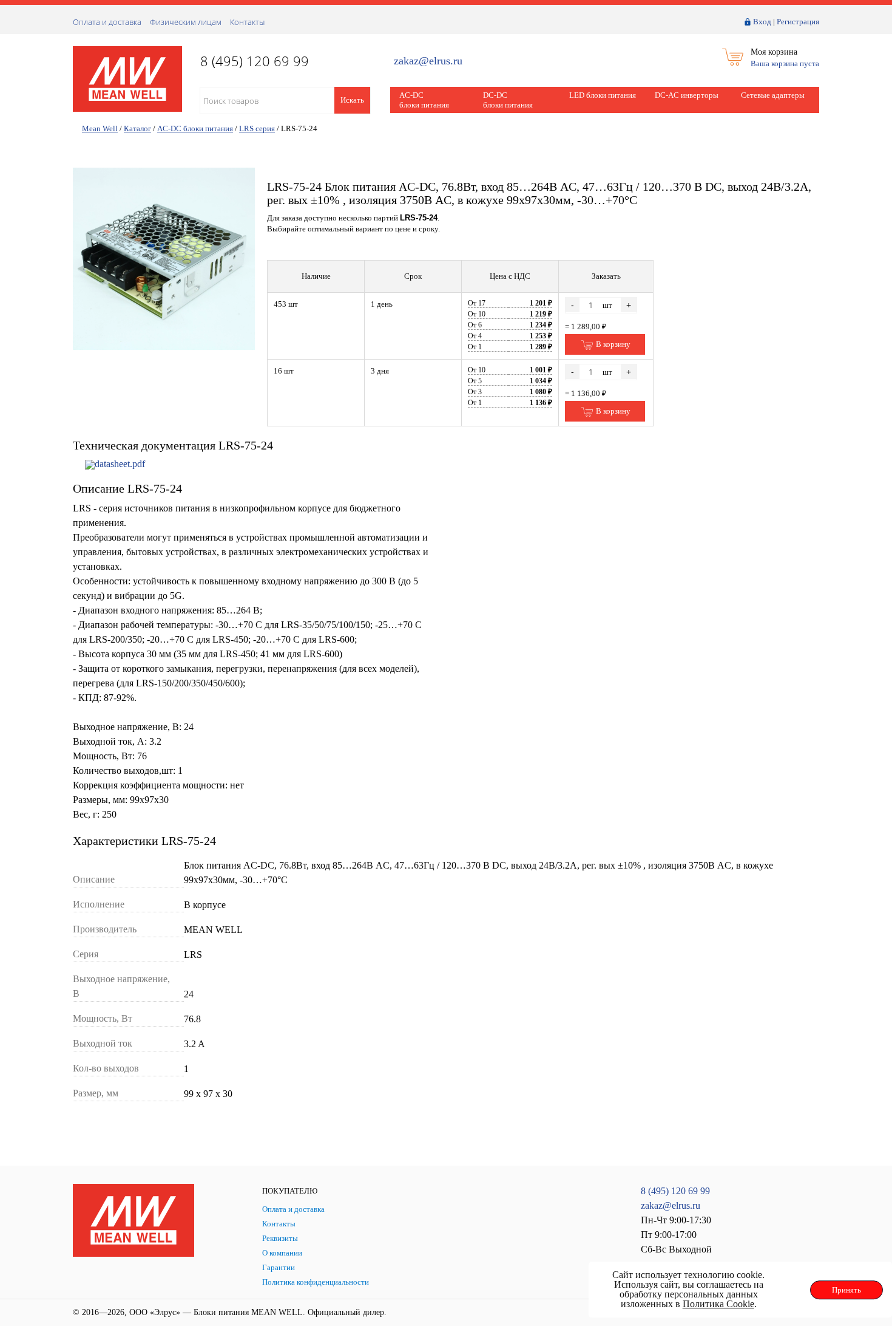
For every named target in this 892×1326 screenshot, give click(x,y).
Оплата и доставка (107, 21)
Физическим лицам (185, 21)
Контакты (247, 21)
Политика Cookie (718, 1304)
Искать (352, 99)
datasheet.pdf (120, 464)
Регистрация (798, 21)
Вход (762, 21)
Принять (846, 1289)
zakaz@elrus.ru (428, 61)
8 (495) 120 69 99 (675, 1191)
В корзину (612, 344)
